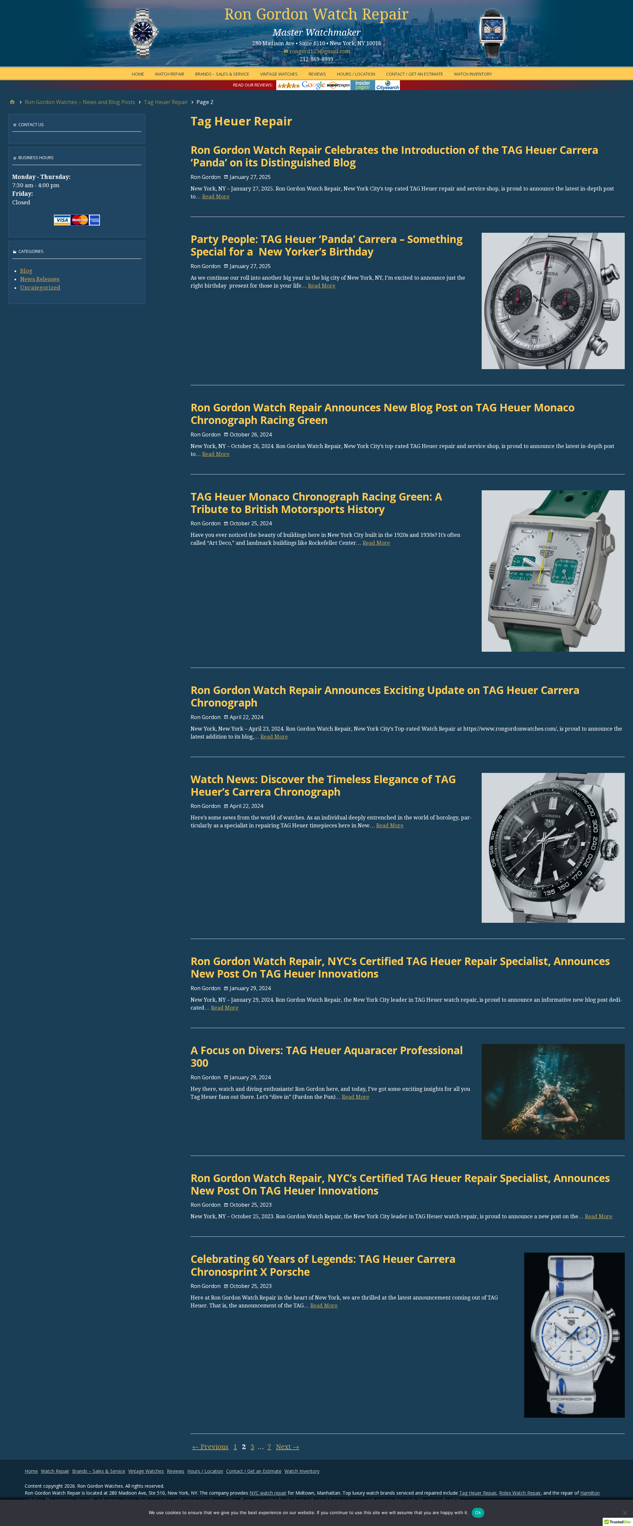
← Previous (210, 1447)
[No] (624, 1512)
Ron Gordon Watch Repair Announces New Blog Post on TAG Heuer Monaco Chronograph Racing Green (383, 413)
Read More (215, 196)
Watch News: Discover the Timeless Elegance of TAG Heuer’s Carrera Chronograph (323, 785)
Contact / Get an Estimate (414, 74)
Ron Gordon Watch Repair (316, 14)
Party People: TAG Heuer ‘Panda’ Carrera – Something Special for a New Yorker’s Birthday (327, 245)
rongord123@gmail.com (319, 51)
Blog (26, 270)
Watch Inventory (473, 74)
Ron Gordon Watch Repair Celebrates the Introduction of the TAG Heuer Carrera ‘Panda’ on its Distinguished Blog (394, 156)
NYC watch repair (268, 1493)
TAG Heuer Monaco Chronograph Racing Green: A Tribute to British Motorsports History (316, 502)
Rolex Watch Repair (520, 1493)
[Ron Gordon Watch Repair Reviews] (338, 85)
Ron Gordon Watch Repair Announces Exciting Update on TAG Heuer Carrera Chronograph (385, 696)
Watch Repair (169, 74)
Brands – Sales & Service (222, 74)
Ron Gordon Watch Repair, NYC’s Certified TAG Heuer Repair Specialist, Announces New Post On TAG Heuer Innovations (400, 967)
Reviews (317, 74)
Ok (478, 1512)
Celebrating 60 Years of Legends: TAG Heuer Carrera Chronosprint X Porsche (323, 1265)
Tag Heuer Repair (166, 102)
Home (138, 74)
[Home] (12, 102)
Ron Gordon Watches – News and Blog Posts (80, 102)
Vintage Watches (279, 74)
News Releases (39, 279)
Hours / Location (356, 74)
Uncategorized (40, 287)
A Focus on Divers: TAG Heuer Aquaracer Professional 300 (327, 1056)
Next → (287, 1447)
